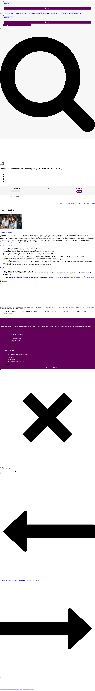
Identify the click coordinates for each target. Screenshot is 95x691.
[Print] (0, 184)
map (93, 203)
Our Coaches (6, 3)
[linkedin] (6, 364)
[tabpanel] (47, 255)
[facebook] (5, 364)
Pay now (79, 191)
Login (48, 8)
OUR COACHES (16, 340)
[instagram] (8, 364)
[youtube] (9, 364)
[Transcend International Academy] (40, 13)
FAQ (13, 342)
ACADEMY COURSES (17, 338)
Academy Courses (9, 2)
